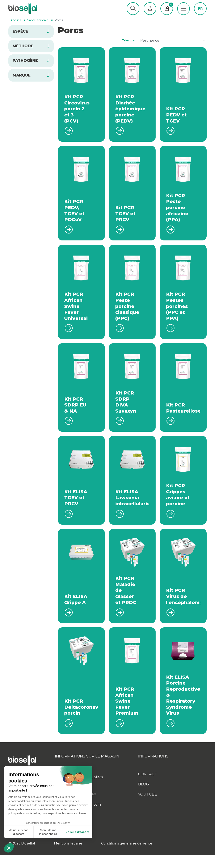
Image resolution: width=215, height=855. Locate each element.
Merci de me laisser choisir (48, 831)
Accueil (15, 20)
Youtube (147, 794)
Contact (147, 774)
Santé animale (37, 20)
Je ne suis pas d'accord (18, 831)
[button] (133, 8)
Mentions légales (68, 843)
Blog (143, 784)
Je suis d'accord (77, 832)
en (200, 15)
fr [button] (200, 8)
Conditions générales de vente (126, 843)
